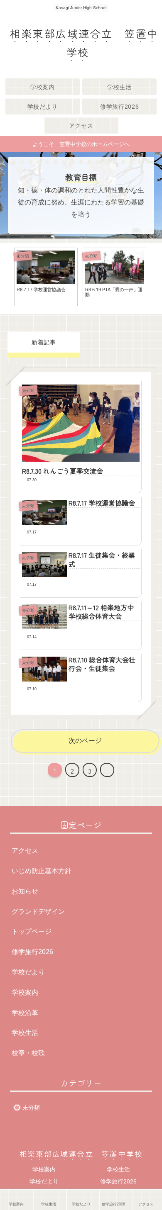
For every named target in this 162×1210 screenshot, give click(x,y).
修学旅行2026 (32, 951)
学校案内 (25, 992)
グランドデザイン (38, 911)
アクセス (25, 850)
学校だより (28, 972)
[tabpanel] (46, 277)
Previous (6, 278)
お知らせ (25, 891)
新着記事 (44, 342)
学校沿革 (25, 1012)
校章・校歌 (28, 1053)
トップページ (32, 931)
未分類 (31, 1108)
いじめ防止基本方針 (41, 870)
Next (156, 278)
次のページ (85, 740)
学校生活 (25, 1032)
